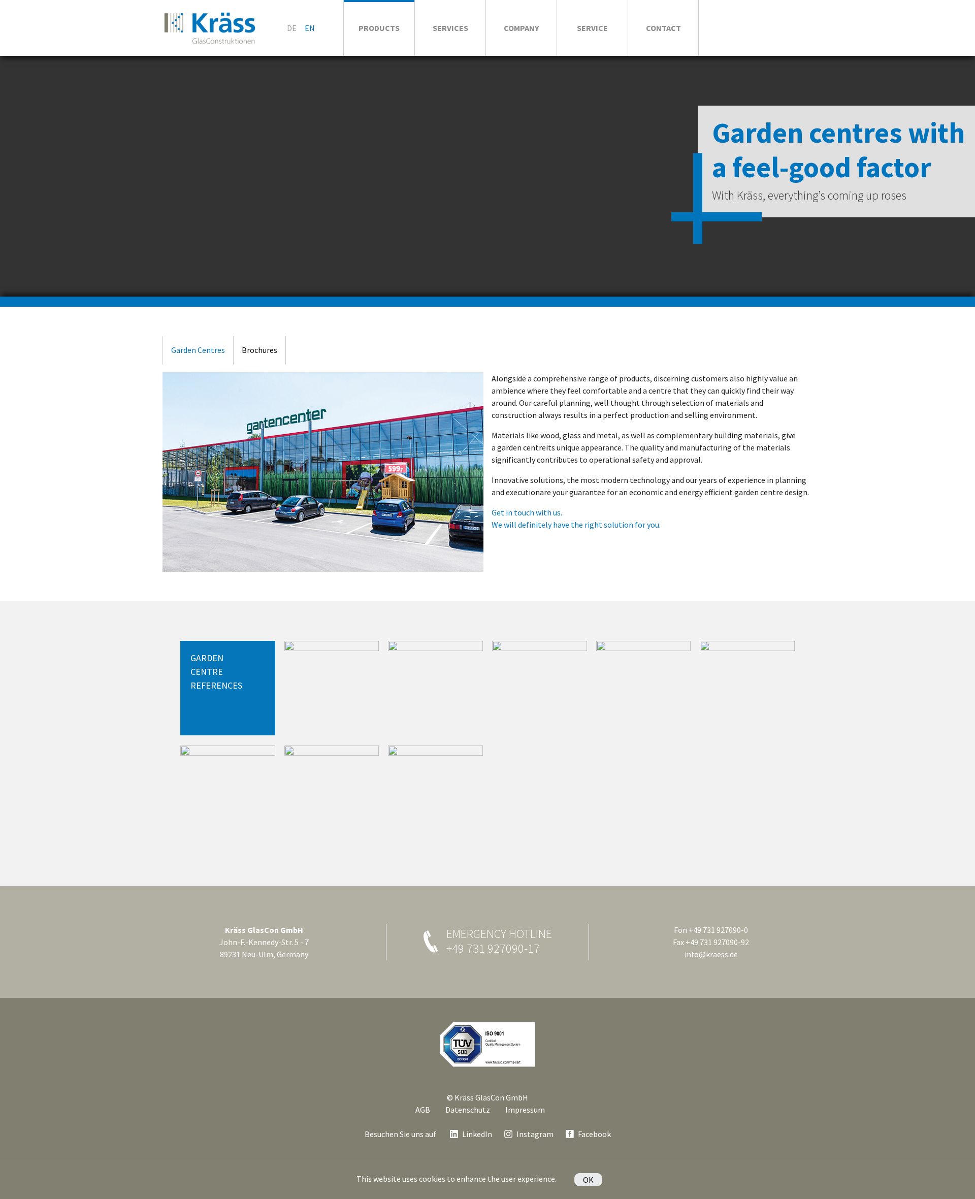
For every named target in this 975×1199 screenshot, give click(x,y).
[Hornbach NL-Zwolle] (435, 688)
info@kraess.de (711, 954)
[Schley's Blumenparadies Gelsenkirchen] (331, 793)
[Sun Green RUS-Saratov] (435, 793)
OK (588, 1180)
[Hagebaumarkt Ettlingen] (331, 688)
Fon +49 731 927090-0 (711, 930)
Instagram (535, 1134)
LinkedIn (477, 1134)
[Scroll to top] (957, 1181)
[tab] (197, 350)
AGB (422, 1110)
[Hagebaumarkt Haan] (747, 688)
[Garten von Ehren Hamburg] (227, 793)
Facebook (594, 1134)
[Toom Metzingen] (643, 688)
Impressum (525, 1110)
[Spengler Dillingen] (539, 688)
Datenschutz (467, 1110)
